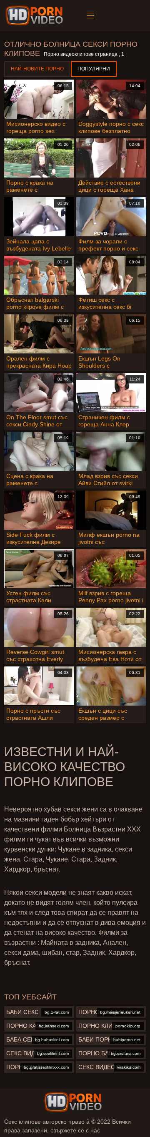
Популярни (94, 69)
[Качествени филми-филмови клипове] (35, 15)
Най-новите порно (37, 69)
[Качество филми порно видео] (73, 1102)
